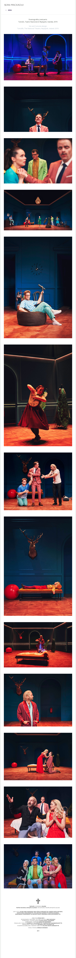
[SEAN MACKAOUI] (14, 5)
